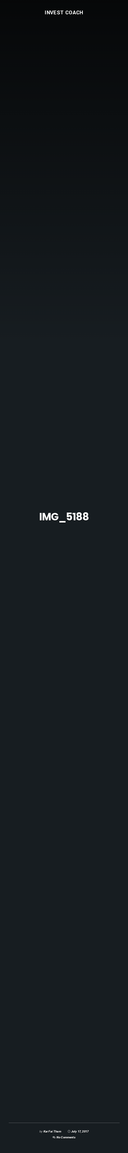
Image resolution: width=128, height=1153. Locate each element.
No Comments (66, 1137)
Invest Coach (64, 12)
